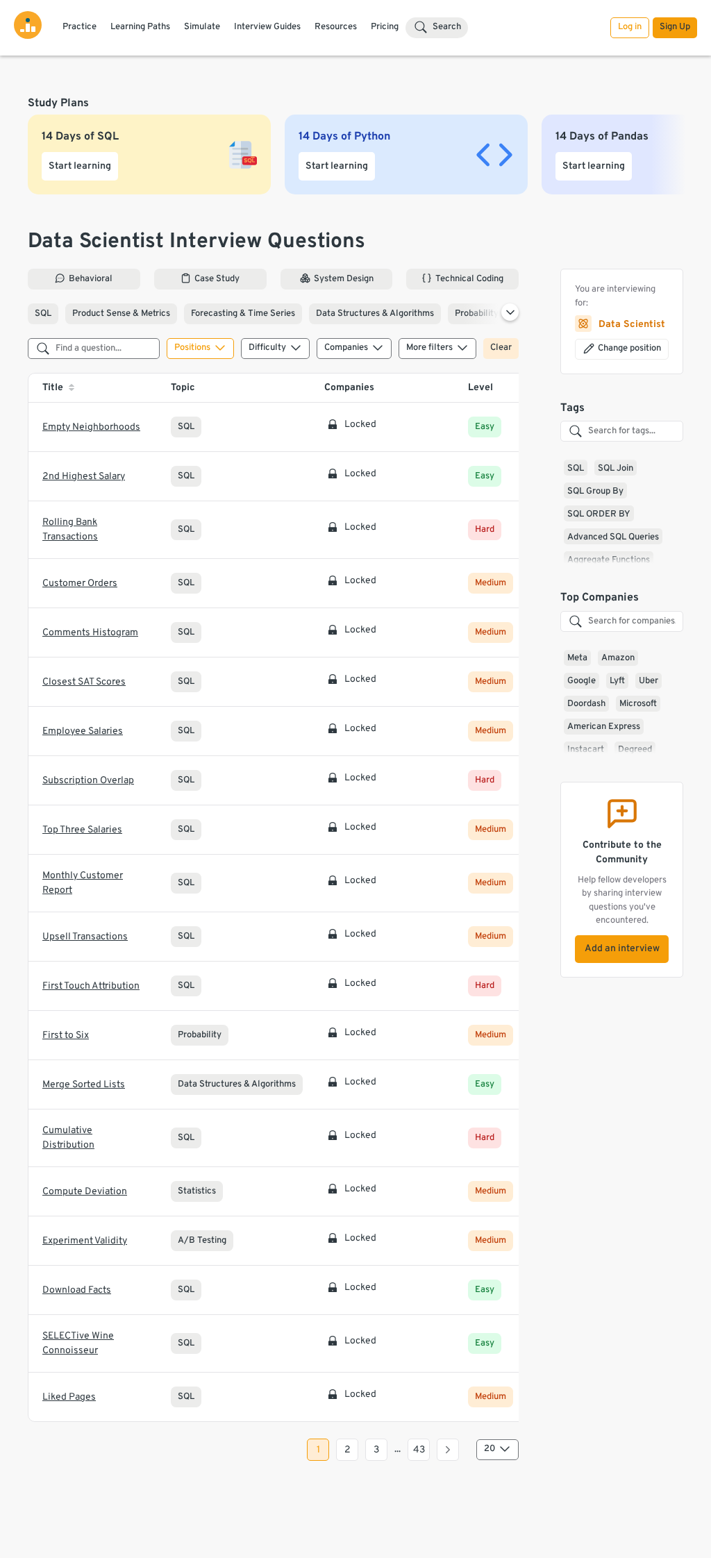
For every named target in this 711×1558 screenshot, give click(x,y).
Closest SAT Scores (84, 682)
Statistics (197, 1191)
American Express (603, 726)
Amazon (618, 658)
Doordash (586, 704)
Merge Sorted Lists (83, 1085)
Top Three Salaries (82, 830)
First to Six (65, 1035)
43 (419, 1450)
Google (581, 681)
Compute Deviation (84, 1192)
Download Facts (76, 1290)
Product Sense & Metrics (121, 313)
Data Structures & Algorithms (375, 313)
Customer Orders (79, 583)
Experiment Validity (84, 1241)
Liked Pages (69, 1397)
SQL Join (615, 468)
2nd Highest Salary (83, 477)
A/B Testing (202, 1240)
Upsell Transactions (85, 937)
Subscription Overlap (88, 781)
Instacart (585, 749)
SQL (43, 313)
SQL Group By (595, 491)
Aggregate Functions (608, 560)
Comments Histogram (90, 633)
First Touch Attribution (91, 986)
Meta (577, 658)
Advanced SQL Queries (613, 537)
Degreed (635, 749)
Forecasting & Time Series (243, 313)
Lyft (617, 681)
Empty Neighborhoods (91, 427)
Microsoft (638, 704)
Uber (648, 681)
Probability (477, 313)
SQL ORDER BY (598, 514)
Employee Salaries (82, 731)
